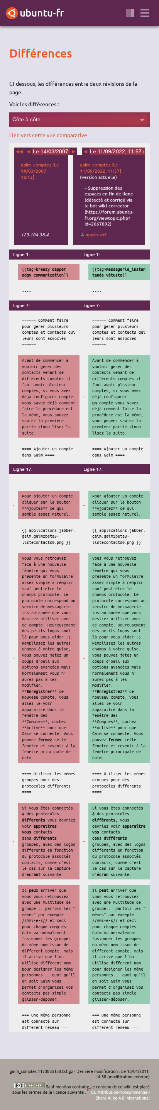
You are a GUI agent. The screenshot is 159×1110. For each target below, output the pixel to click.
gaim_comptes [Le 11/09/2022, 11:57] (100, 167)
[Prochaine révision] (73, 151)
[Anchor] (15, 53)
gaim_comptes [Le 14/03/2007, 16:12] (40, 170)
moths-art (95, 234)
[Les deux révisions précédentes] (19, 151)
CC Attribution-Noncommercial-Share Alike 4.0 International (120, 1095)
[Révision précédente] (28, 151)
